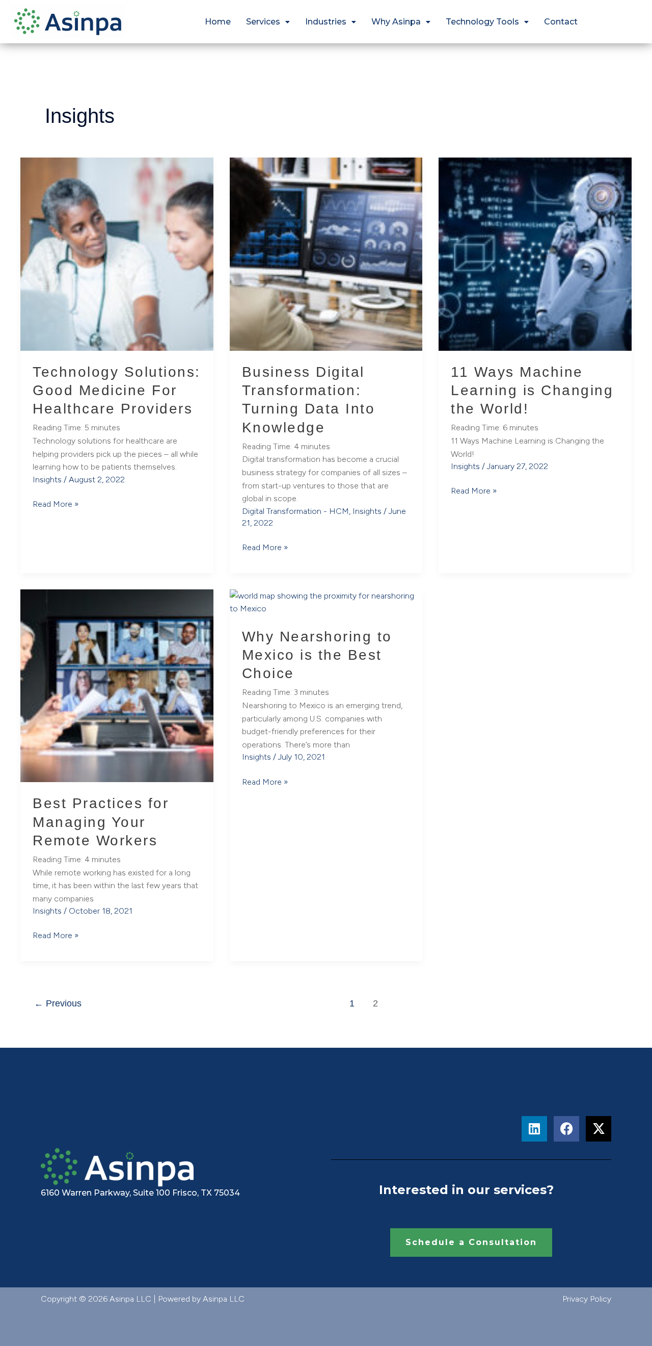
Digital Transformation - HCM (295, 511)
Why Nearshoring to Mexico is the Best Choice (317, 655)
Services (263, 22)
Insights (47, 479)
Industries (325, 22)
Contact (561, 22)
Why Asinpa (396, 22)
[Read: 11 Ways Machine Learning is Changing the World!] (535, 253)
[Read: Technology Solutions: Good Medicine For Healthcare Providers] (116, 253)
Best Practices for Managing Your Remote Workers (101, 821)
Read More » (55, 503)
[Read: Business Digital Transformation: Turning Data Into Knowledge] (326, 253)
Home (218, 22)
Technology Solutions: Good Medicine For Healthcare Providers (117, 390)
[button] (267, 22)
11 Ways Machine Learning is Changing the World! (532, 390)
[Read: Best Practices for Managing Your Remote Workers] (116, 685)
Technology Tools (482, 22)
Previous (58, 1003)
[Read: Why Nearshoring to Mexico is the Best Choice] (326, 601)
